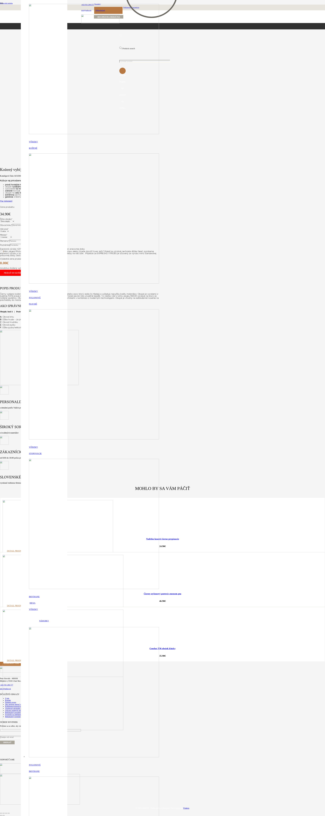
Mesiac (3, 235)
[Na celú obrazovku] (4, 813)
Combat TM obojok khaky (163, 648)
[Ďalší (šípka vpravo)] (4, 815)
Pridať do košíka (13, 272)
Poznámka (5, 245)
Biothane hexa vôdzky (34, 603)
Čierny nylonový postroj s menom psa (162, 593)
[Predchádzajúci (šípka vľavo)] (1, 815)
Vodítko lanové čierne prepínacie (162, 538)
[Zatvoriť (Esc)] (9, 813)
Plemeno (4, 241)
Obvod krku (6, 225)
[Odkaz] (94, 133)
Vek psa (4, 229)
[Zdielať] (6, 813)
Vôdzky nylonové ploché (35, 297)
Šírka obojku (6, 219)
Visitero (186, 808)
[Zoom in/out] (1, 813)
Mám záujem (9, 251)
